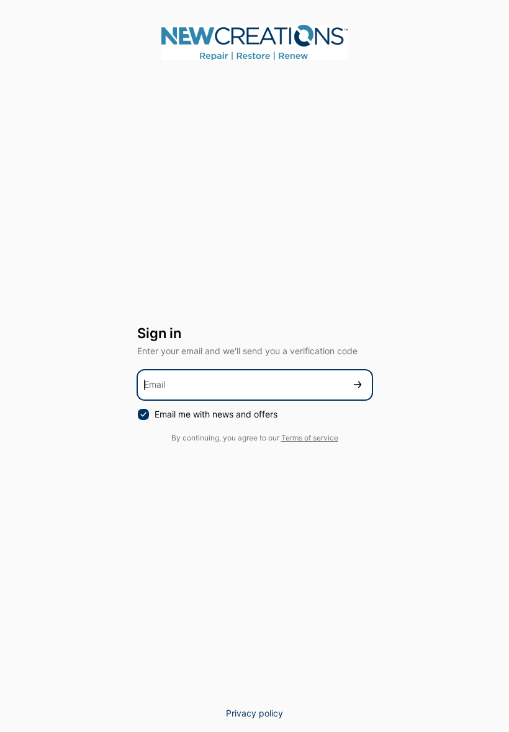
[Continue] (357, 385)
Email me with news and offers (216, 414)
